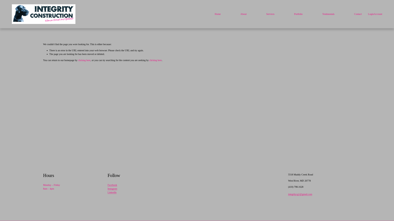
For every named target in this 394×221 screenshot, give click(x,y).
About (243, 14)
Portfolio (298, 14)
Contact (358, 14)
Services (270, 14)
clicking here (84, 60)
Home (218, 14)
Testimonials (328, 14)
